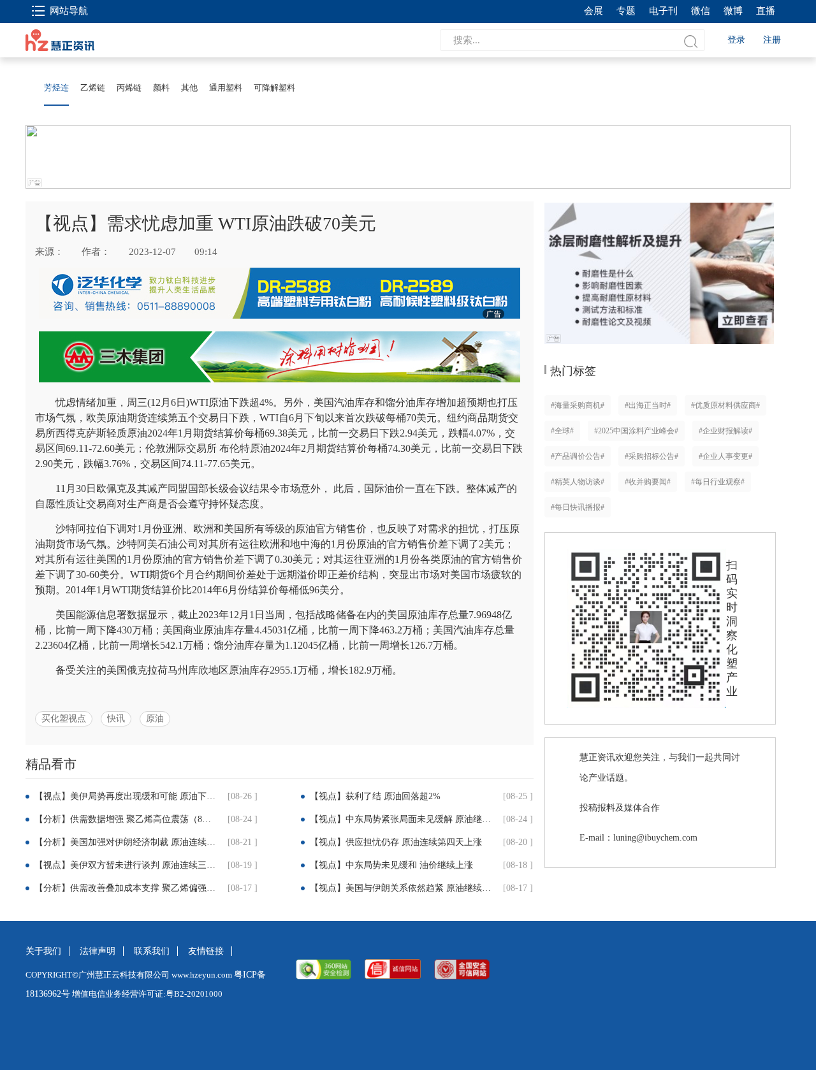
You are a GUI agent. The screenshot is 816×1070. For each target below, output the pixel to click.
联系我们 (152, 951)
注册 (772, 40)
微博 (733, 11)
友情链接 (206, 951)
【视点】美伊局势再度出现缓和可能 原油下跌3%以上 (126, 796)
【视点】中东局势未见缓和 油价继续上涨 (391, 865)
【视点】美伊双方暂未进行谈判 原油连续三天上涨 (126, 865)
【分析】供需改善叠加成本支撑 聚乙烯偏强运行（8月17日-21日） (126, 888)
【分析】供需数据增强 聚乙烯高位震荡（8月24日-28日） (126, 819)
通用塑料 (225, 87)
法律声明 (97, 951)
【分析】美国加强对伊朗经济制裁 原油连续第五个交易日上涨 (126, 842)
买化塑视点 (63, 718)
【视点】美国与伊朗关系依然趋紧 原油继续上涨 (402, 888)
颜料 (161, 87)
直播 (765, 11)
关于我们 (43, 951)
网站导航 (69, 11)
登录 (736, 40)
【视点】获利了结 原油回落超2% (375, 796)
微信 (700, 11)
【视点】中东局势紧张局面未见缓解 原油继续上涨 (402, 819)
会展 (593, 11)
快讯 (116, 718)
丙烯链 (129, 87)
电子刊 (663, 11)
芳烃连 (56, 87)
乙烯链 (92, 87)
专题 (626, 11)
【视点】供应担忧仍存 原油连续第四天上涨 (396, 842)
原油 (155, 718)
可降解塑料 (274, 87)
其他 (189, 87)
